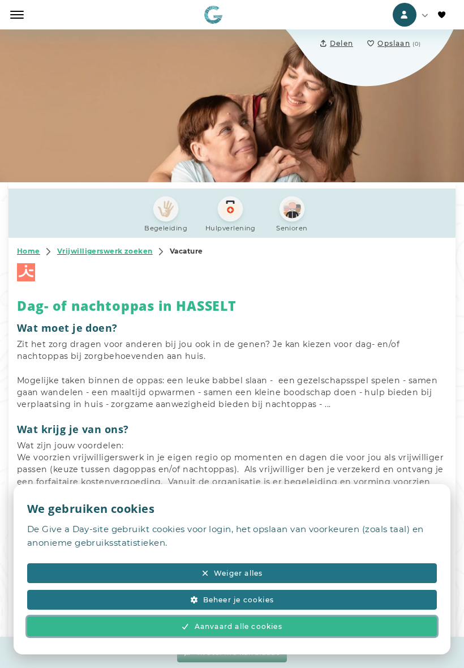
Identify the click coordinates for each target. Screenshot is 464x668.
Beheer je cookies (238, 600)
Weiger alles (238, 573)
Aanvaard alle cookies (238, 626)
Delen (341, 43)
